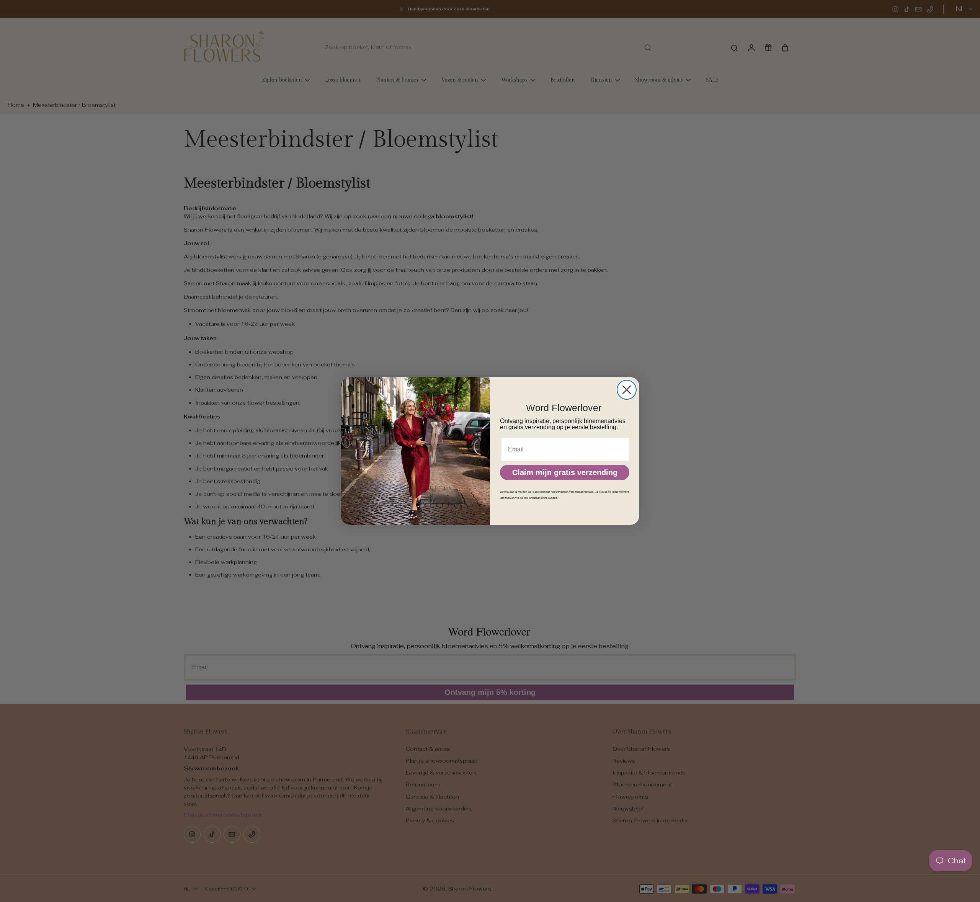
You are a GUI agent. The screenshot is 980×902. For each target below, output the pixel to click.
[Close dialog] (626, 389)
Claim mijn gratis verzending (564, 472)
